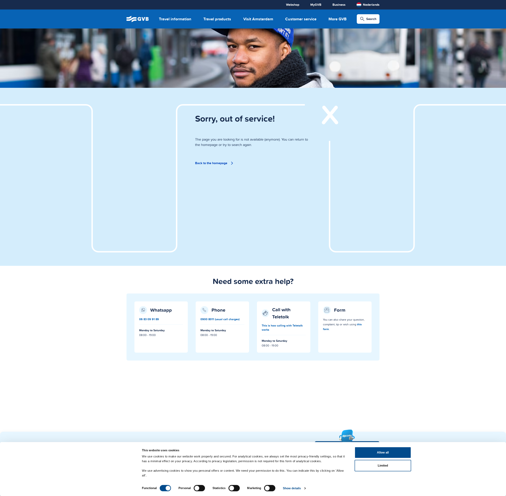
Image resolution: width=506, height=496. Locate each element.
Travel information (175, 19)
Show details (292, 488)
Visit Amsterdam (258, 19)
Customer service (300, 19)
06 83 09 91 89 (149, 319)
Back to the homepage (211, 163)
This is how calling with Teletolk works (282, 328)
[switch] (199, 488)
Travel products (217, 19)
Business (339, 4)
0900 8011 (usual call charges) (220, 319)
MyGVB (315, 4)
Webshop (292, 4)
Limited (383, 465)
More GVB (337, 19)
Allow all (383, 452)
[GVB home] (137, 19)
